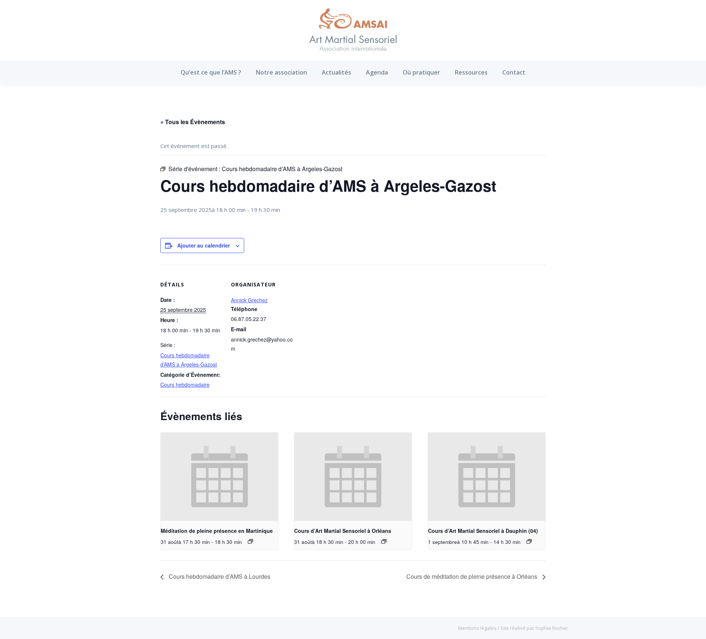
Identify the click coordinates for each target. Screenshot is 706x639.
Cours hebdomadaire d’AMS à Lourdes (218, 576)
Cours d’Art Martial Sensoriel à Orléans (342, 530)
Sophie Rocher (551, 628)
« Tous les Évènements (192, 122)
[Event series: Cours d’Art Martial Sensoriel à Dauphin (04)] (529, 541)
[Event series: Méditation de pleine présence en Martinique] (250, 541)
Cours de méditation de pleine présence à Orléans (472, 576)
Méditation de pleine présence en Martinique (217, 530)
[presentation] (219, 477)
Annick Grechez (249, 300)
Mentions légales (478, 628)
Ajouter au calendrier (203, 245)
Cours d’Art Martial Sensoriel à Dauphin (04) (483, 530)
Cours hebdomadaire (185, 384)
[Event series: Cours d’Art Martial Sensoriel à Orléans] (383, 541)
